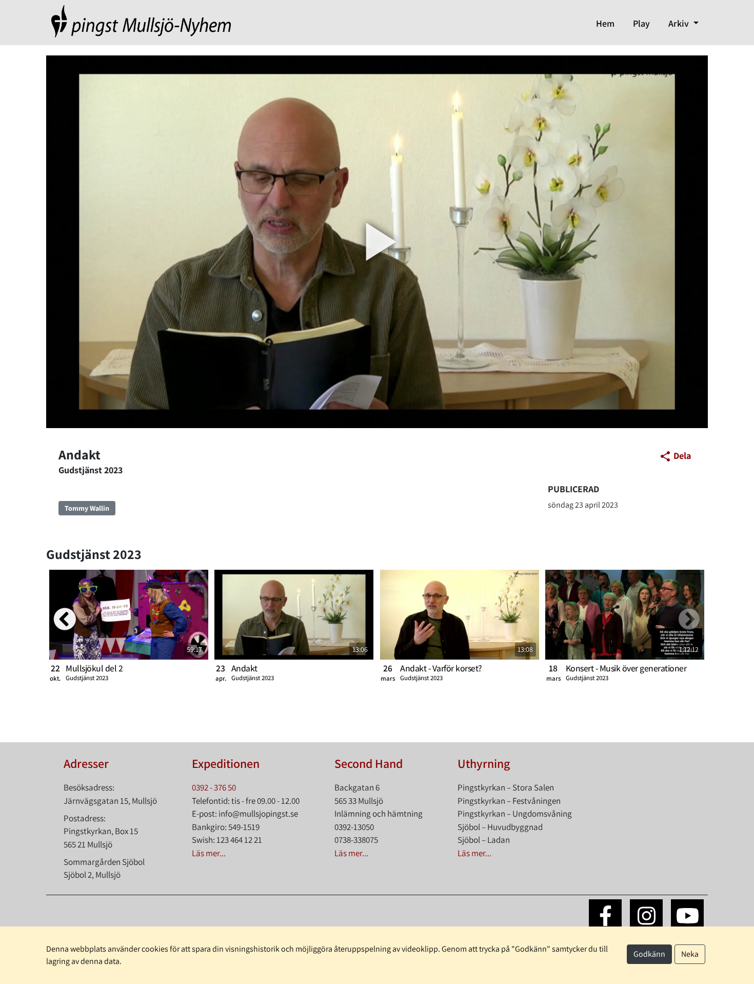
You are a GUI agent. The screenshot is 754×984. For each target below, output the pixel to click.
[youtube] (687, 915)
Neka (690, 954)
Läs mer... (209, 853)
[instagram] (646, 915)
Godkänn (649, 954)
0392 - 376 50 (214, 787)
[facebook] (605, 915)
